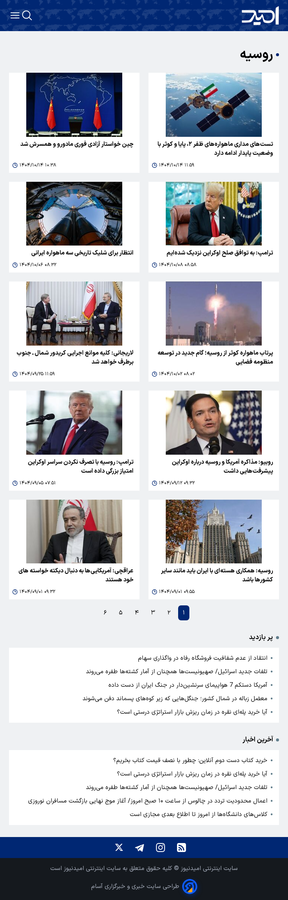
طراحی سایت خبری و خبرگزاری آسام (135, 886)
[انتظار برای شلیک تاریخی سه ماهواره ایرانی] (74, 214)
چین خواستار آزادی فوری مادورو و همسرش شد (77, 144)
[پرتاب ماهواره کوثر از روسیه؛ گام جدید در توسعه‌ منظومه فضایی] (213, 314)
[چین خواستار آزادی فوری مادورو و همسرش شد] (74, 105)
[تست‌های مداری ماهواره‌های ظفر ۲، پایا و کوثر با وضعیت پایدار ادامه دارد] (213, 105)
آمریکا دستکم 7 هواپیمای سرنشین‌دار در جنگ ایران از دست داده (187, 685)
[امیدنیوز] (260, 15)
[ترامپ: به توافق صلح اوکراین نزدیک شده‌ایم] (213, 214)
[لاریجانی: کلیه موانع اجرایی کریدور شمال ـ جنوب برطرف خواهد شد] (74, 314)
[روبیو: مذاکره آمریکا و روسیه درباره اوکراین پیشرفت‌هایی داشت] (213, 423)
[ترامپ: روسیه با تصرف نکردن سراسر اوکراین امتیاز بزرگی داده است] (74, 423)
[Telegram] (139, 847)
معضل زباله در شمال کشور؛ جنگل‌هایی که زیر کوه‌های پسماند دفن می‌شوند (174, 698)
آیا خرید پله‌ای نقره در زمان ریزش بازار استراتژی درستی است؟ (192, 712)
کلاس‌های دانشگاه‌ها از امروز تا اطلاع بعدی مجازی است (198, 814)
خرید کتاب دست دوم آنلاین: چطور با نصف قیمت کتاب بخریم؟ (190, 760)
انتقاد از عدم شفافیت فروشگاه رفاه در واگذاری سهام (202, 658)
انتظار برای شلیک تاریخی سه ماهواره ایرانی (82, 253)
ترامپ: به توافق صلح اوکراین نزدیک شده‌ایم (219, 253)
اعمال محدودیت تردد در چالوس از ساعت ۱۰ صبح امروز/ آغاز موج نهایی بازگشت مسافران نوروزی (147, 801)
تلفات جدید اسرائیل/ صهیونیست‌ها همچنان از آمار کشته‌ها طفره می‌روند (176, 671)
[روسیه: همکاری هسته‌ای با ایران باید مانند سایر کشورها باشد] (213, 532)
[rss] (181, 847)
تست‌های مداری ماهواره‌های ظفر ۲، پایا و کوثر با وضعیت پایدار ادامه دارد (215, 149)
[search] (27, 15)
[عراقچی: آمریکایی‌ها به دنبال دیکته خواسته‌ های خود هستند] (74, 532)
